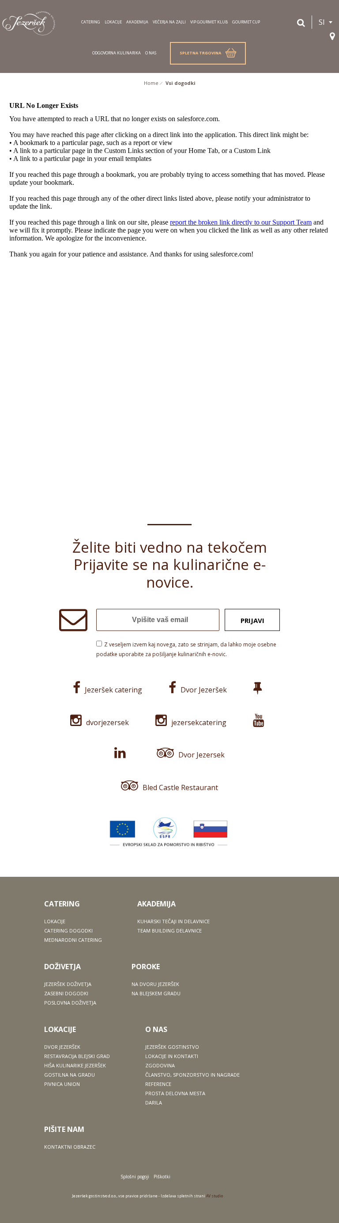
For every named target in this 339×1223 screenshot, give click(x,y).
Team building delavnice (169, 930)
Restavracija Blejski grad (77, 1056)
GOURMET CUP (246, 22)
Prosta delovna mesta (175, 1093)
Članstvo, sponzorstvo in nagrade (192, 1074)
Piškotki (162, 1176)
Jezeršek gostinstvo (172, 1046)
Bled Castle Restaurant (180, 787)
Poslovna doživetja (70, 1002)
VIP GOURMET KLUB (209, 22)
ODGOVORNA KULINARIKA (116, 53)
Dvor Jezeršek (204, 690)
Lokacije (54, 921)
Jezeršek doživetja (67, 984)
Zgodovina (160, 1065)
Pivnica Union (62, 1084)
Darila (153, 1102)
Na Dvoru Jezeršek (155, 984)
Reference (158, 1084)
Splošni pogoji (135, 1176)
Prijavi (252, 620)
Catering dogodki (68, 930)
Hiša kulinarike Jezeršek (75, 1065)
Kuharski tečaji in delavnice (173, 921)
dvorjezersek (107, 722)
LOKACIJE (113, 22)
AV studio (214, 1195)
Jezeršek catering (113, 690)
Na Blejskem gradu (156, 993)
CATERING (90, 22)
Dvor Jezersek (201, 755)
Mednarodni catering (73, 939)
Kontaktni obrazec (69, 1146)
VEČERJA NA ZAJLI (169, 22)
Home (151, 83)
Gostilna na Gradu (69, 1074)
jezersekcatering (198, 722)
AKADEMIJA (137, 22)
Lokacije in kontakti (171, 1056)
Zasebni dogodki (66, 993)
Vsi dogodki (181, 83)
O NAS (150, 53)
